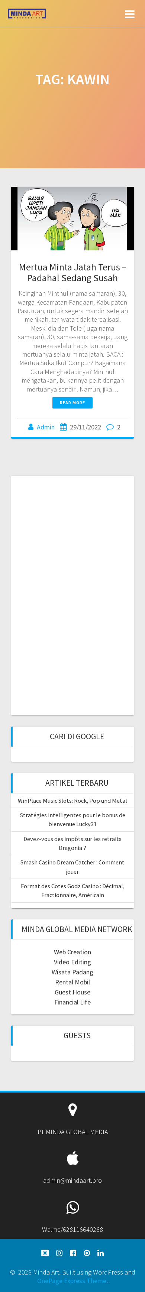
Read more (72, 402)
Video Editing (72, 962)
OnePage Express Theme (71, 1280)
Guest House (72, 992)
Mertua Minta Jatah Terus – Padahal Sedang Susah (72, 272)
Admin (46, 427)
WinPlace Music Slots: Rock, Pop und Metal (72, 800)
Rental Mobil (72, 982)
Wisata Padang (72, 972)
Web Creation (72, 952)
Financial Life (72, 1002)
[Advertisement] (72, 594)
